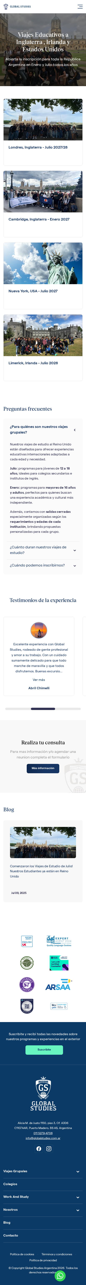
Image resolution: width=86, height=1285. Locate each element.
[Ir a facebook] (39, 1149)
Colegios (10, 1184)
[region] (43, 657)
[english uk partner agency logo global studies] (26, 941)
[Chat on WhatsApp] (60, 1276)
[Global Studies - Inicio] (36, 6)
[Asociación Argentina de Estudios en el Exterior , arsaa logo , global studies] (59, 984)
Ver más (39, 680)
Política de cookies (22, 1254)
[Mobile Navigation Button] (78, 7)
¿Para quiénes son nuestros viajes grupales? (39, 430)
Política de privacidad (43, 1260)
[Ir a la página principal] (43, 1093)
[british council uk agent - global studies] (59, 962)
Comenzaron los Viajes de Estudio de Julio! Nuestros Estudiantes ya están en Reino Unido (41, 872)
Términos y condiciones (57, 1254)
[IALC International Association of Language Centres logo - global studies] (59, 941)
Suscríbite (44, 1049)
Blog (6, 1223)
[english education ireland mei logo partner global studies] (26, 962)
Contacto (10, 1236)
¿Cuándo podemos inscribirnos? (37, 566)
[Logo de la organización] (26, 1006)
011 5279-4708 (43, 1133)
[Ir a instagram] (49, 1149)
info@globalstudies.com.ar (43, 1138)
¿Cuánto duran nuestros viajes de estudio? (38, 550)
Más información (43, 768)
